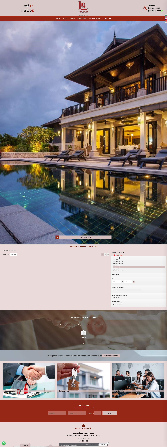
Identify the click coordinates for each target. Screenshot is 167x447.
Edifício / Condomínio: (118, 287)
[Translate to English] (166, 16)
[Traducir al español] (166, 17)
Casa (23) (115, 260)
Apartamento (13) (118, 261)
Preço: (114, 278)
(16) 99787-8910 (154, 11)
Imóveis (71, 18)
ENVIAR (109, 413)
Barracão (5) (117, 267)
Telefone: (152, 5)
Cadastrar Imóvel (94, 18)
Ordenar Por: (6, 254)
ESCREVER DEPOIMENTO (111, 356)
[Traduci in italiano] (166, 21)
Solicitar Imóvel (82, 18)
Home (58, 18)
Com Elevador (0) (118, 303)
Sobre (64, 18)
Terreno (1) (116, 269)
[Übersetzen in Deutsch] (166, 20)
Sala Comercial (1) (118, 263)
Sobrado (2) (116, 265)
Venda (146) (115, 275)
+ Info (104, 18)
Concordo (102, 444)
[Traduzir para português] (166, 15)
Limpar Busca (119, 255)
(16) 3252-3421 (154, 8)
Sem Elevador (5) (117, 305)
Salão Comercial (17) (118, 271)
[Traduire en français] (166, 19)
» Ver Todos (116, 297)
